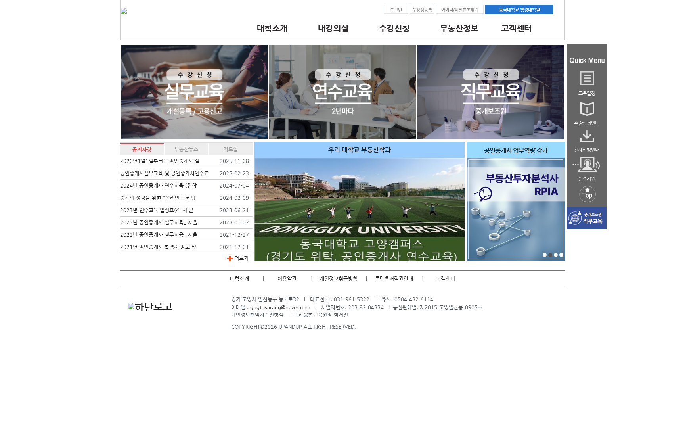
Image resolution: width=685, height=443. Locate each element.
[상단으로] (587, 203)
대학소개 (239, 279)
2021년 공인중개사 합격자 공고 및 (158, 247)
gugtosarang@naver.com (280, 307)
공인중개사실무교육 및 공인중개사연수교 (164, 173)
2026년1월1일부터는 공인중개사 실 (159, 161)
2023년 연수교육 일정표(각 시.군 (156, 210)
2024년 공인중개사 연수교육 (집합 (158, 185)
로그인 (396, 9)
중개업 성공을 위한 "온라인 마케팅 (157, 198)
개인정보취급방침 (339, 279)
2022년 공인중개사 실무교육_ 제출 (158, 235)
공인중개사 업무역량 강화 (515, 150)
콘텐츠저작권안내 (394, 279)
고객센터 (445, 279)
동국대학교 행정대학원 (519, 9)
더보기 (241, 258)
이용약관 (287, 279)
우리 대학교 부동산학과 (359, 149)
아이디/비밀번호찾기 (459, 9)
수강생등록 (422, 9)
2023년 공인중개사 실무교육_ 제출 (158, 222)
